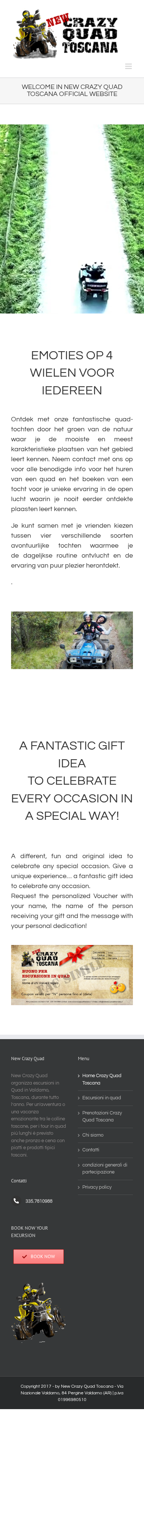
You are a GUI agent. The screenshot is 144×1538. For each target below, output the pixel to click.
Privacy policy (97, 1187)
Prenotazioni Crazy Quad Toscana (102, 1116)
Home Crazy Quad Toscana (101, 1079)
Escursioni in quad (101, 1097)
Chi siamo (92, 1135)
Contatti (90, 1149)
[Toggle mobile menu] (129, 66)
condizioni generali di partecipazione (104, 1168)
